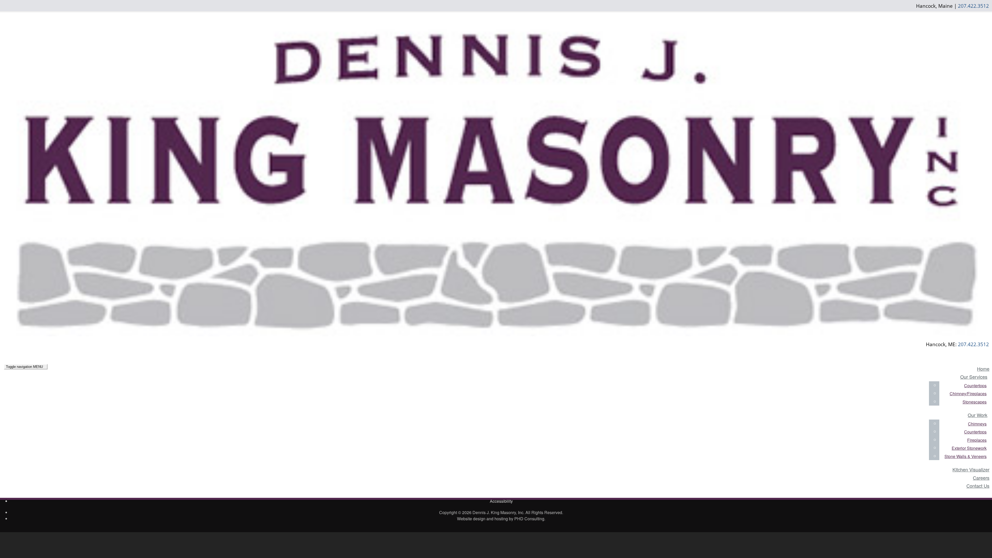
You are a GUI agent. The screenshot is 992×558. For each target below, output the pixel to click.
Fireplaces (977, 440)
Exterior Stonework (969, 448)
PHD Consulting (529, 519)
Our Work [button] (977, 415)
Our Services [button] (973, 376)
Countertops (975, 386)
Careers (981, 477)
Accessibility (501, 501)
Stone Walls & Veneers (965, 456)
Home (983, 368)
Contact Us (977, 485)
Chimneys (977, 424)
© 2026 (464, 512)
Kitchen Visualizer (970, 469)
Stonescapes (975, 402)
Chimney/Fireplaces (968, 394)
